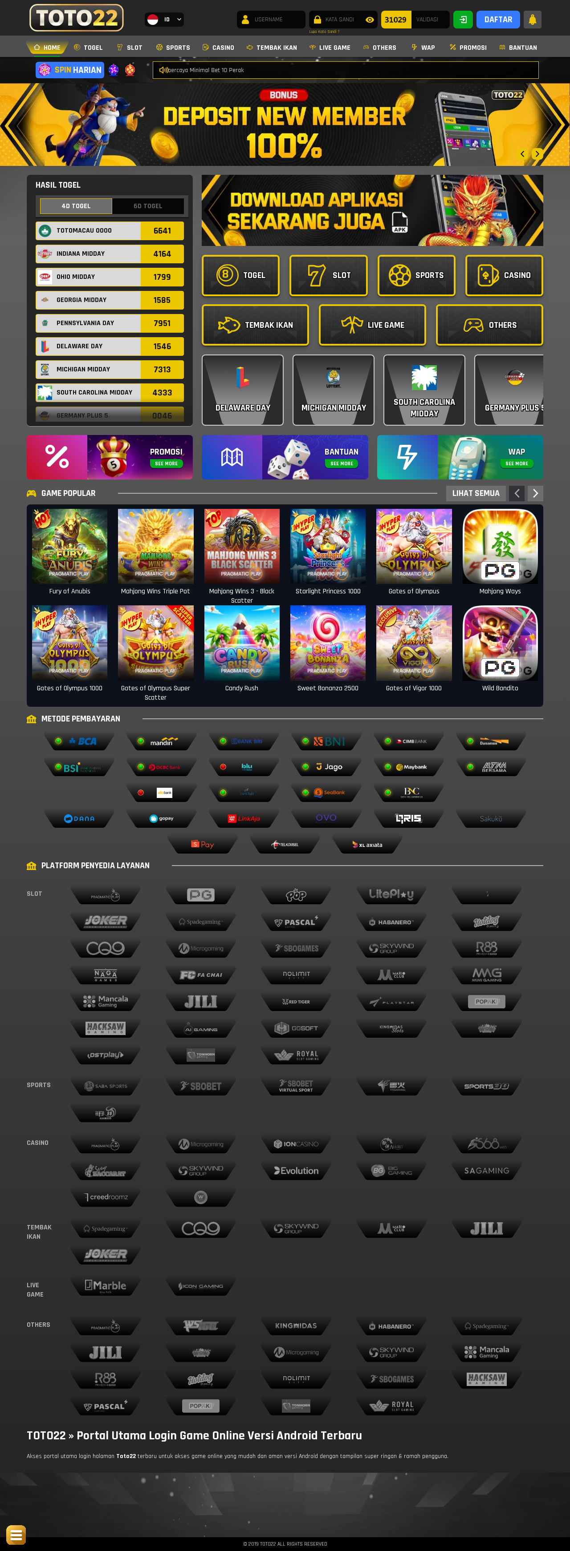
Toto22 (126, 1456)
